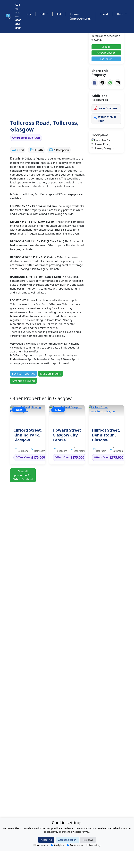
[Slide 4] (31, 111)
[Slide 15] (67, 111)
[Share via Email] (118, 82)
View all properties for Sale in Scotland (23, 475)
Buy (28, 14)
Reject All (88, 839)
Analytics (59, 845)
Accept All (46, 839)
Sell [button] (43, 14)
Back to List (106, 58)
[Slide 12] (57, 111)
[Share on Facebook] (95, 82)
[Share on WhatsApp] (110, 82)
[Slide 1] (21, 111)
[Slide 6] (38, 111)
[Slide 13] (60, 111)
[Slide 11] (54, 111)
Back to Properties (23, 373)
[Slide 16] (70, 111)
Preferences (76, 845)
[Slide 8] (44, 111)
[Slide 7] (41, 111)
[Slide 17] (73, 111)
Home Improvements (80, 16)
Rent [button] (120, 14)
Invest (104, 14)
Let (59, 14)
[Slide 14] (63, 111)
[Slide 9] (47, 111)
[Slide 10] (51, 111)
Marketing (94, 845)
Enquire (106, 46)
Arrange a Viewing (23, 381)
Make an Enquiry (50, 373)
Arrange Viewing (106, 52)
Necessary (42, 845)
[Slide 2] (25, 111)
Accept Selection (67, 839)
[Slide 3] (28, 111)
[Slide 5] (34, 111)
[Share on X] (102, 82)
